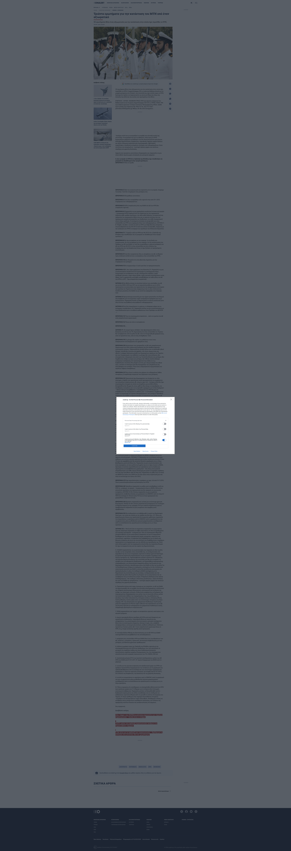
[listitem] (145, 420)
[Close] (171, 399)
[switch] (164, 424)
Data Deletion (137, 451)
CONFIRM (134, 445)
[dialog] (145, 425)
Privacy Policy (154, 451)
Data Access (145, 451)
